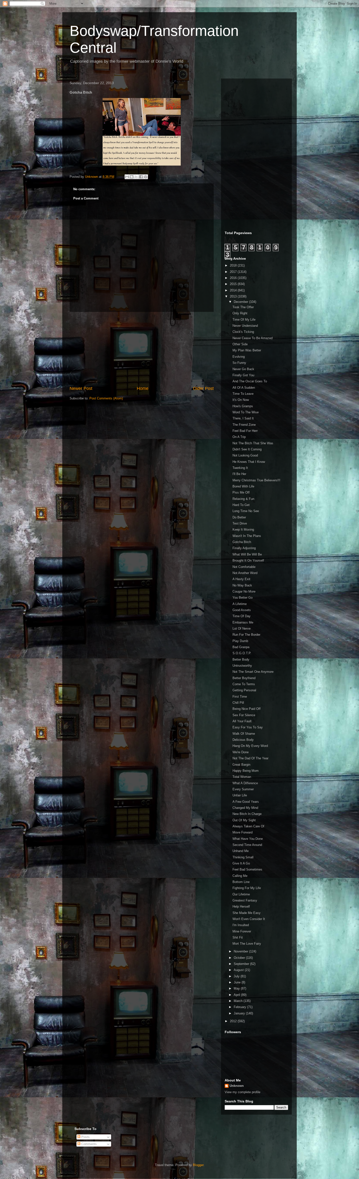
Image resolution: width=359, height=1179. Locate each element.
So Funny (239, 363)
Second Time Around (247, 845)
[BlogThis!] (131, 176)
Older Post (203, 388)
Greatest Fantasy (244, 900)
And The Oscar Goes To (249, 381)
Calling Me (239, 876)
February (240, 1007)
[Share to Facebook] (140, 176)
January (240, 1013)
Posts (85, 1137)
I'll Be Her (239, 474)
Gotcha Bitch (241, 542)
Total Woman (241, 777)
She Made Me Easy (246, 913)
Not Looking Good (245, 455)
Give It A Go (241, 863)
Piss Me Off (241, 492)
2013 (234, 296)
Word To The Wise (245, 412)
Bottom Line (241, 882)
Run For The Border (246, 634)
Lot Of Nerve (241, 628)
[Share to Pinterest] (145, 176)
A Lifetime (239, 604)
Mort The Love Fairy (246, 943)
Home (142, 388)
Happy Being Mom (245, 771)
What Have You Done (247, 839)
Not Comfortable (243, 567)
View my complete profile (242, 1092)
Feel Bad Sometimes (247, 869)
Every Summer (243, 789)
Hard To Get (241, 505)
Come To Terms (243, 684)
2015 (234, 284)
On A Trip (239, 437)
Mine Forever (241, 931)
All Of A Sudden (243, 387)
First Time (239, 696)
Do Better (239, 517)
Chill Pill (238, 702)
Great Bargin (241, 764)
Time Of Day (241, 616)
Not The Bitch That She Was (252, 443)
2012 (234, 1021)
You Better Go (242, 597)
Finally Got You (243, 375)
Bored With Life (243, 486)
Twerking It (240, 468)
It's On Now (240, 400)
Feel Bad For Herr (245, 431)
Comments (88, 1144)
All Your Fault (242, 721)
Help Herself (241, 906)
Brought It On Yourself (248, 560)
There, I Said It (243, 418)
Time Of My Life (243, 319)
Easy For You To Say (247, 727)
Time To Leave (242, 394)
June (238, 982)
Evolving (238, 356)
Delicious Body (243, 740)
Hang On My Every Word (250, 746)
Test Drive (239, 523)
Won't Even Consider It (248, 919)
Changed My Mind (245, 808)
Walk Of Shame (243, 733)
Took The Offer (243, 307)
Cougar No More (243, 591)
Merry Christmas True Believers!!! (256, 480)
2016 (234, 278)
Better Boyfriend (243, 678)
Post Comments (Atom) (106, 398)
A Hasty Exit (241, 579)
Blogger (198, 1165)
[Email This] (127, 176)
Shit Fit (237, 937)
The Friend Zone (244, 424)
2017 (234, 272)
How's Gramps (242, 406)
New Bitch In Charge (247, 814)
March (238, 1001)
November (241, 951)
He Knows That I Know (248, 462)
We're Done (240, 752)
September (242, 964)
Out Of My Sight (244, 820)
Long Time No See (245, 511)
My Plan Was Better (246, 350)
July (237, 976)
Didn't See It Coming (247, 449)
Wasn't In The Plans (246, 536)
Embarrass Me (242, 622)
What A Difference (245, 783)
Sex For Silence (243, 715)
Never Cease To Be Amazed (252, 338)
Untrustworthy (242, 665)
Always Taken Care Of (248, 826)
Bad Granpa (240, 647)
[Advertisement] (141, 348)
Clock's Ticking (243, 332)
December (241, 302)
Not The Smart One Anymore (253, 672)
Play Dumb (240, 641)
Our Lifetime (241, 894)
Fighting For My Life (246, 888)
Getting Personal (244, 690)
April (237, 995)
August (239, 970)
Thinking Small (242, 857)
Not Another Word (244, 573)
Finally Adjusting (244, 548)
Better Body (240, 659)
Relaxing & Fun (243, 499)
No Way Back (242, 585)
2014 (234, 290)
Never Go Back (243, 369)
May (237, 988)
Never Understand (245, 325)
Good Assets (241, 610)
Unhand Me (240, 851)
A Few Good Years (245, 801)
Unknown (237, 1086)
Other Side (240, 344)
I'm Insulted (240, 925)
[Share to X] (136, 176)
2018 (234, 265)
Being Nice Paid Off (246, 709)
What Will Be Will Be (247, 554)
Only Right (239, 313)
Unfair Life (239, 795)
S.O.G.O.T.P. (241, 653)
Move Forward (242, 832)
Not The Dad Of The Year (250, 758)
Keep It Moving (243, 529)
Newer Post (81, 388)
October (240, 958)
